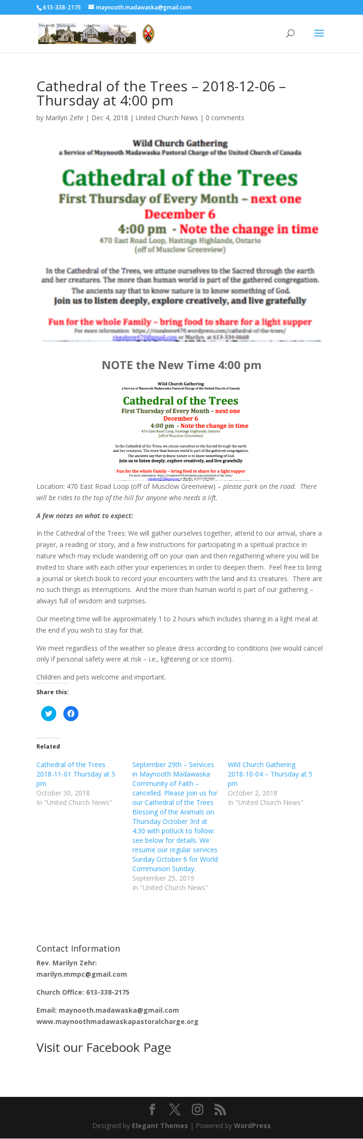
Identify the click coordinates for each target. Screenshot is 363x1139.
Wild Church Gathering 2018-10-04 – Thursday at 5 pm (270, 774)
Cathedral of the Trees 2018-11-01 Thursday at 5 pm (75, 774)
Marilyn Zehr (64, 117)
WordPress (252, 1125)
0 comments (225, 117)
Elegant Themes (160, 1125)
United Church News (167, 117)
